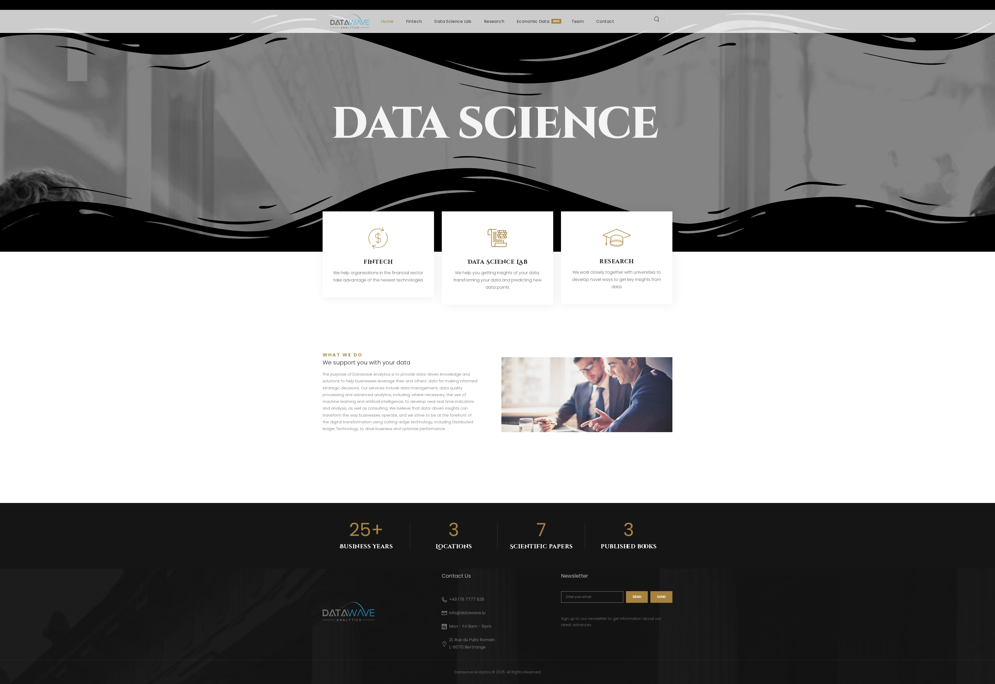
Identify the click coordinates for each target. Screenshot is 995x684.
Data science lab (498, 262)
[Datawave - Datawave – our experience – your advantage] (349, 21)
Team (578, 21)
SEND (661, 596)
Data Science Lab (452, 21)
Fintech (414, 21)
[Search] (657, 19)
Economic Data (538, 21)
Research (494, 21)
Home (387, 21)
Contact (605, 21)
